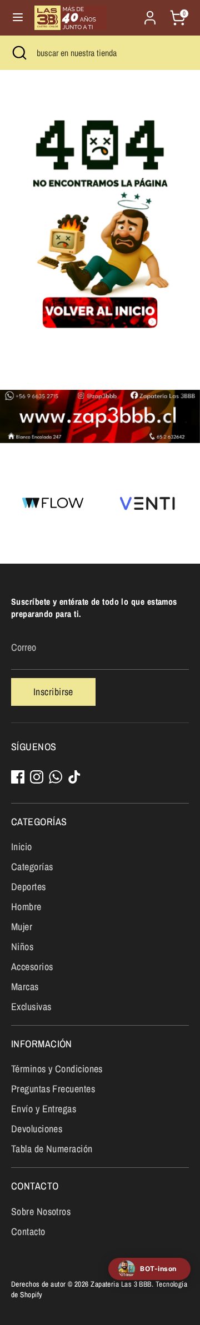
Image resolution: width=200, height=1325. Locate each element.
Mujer (21, 926)
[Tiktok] (74, 777)
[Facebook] (17, 777)
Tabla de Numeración (52, 1149)
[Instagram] (36, 777)
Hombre (26, 907)
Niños (22, 946)
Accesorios (32, 966)
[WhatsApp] (55, 777)
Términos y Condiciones (57, 1069)
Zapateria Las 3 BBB (121, 1284)
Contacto (28, 1231)
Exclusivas (31, 1006)
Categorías (32, 867)
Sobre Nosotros (41, 1211)
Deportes (28, 887)
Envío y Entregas (43, 1109)
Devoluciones (36, 1129)
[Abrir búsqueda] (18, 52)
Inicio (21, 847)
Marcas (25, 986)
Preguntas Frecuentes (53, 1089)
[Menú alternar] (18, 17)
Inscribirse (53, 692)
